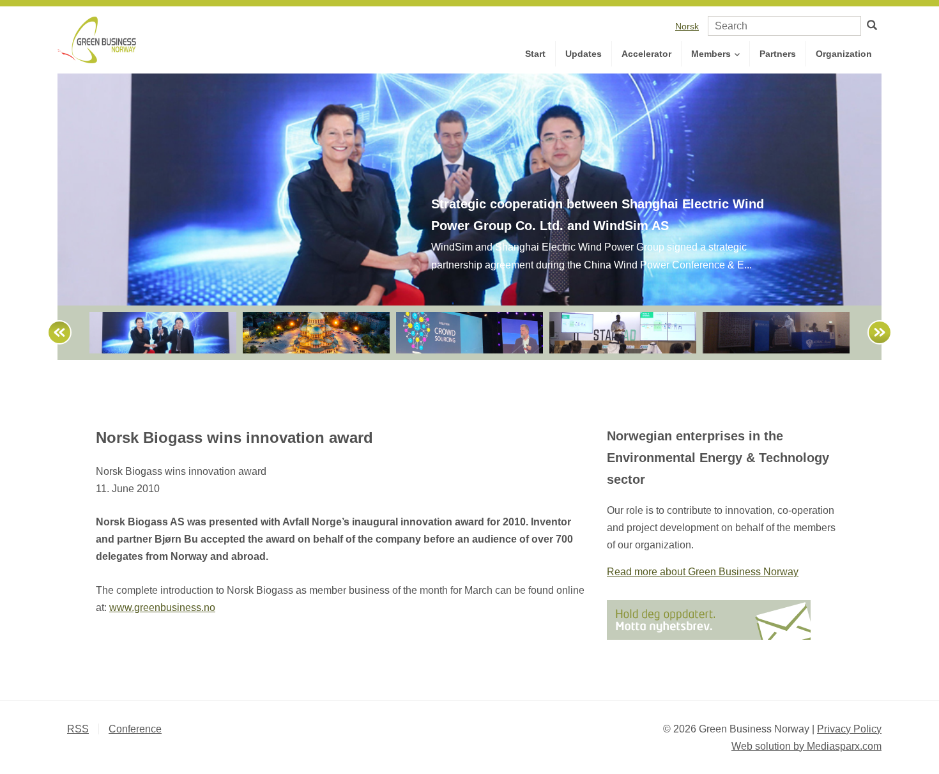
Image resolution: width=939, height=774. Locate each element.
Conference (135, 729)
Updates (583, 54)
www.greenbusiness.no (162, 607)
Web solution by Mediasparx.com (806, 746)
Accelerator (646, 54)
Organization (844, 54)
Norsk (687, 26)
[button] (54, 333)
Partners (778, 54)
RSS (78, 729)
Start (535, 54)
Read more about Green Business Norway (702, 571)
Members (712, 54)
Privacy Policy (849, 729)
